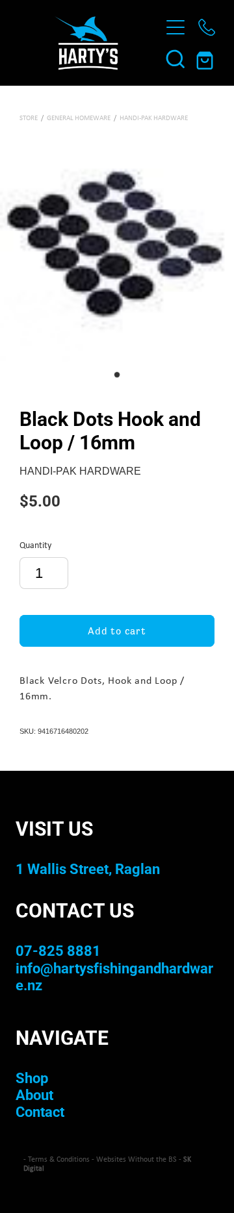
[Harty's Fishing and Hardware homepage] (86, 43)
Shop (32, 1077)
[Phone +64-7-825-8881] (206, 27)
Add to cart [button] (117, 630)
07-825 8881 (58, 950)
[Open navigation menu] (175, 27)
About (34, 1094)
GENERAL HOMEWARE (78, 117)
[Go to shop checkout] (206, 58)
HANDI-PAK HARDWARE (154, 117)
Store (29, 117)
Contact (40, 1111)
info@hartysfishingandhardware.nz (114, 976)
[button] (175, 58)
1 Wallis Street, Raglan (88, 868)
